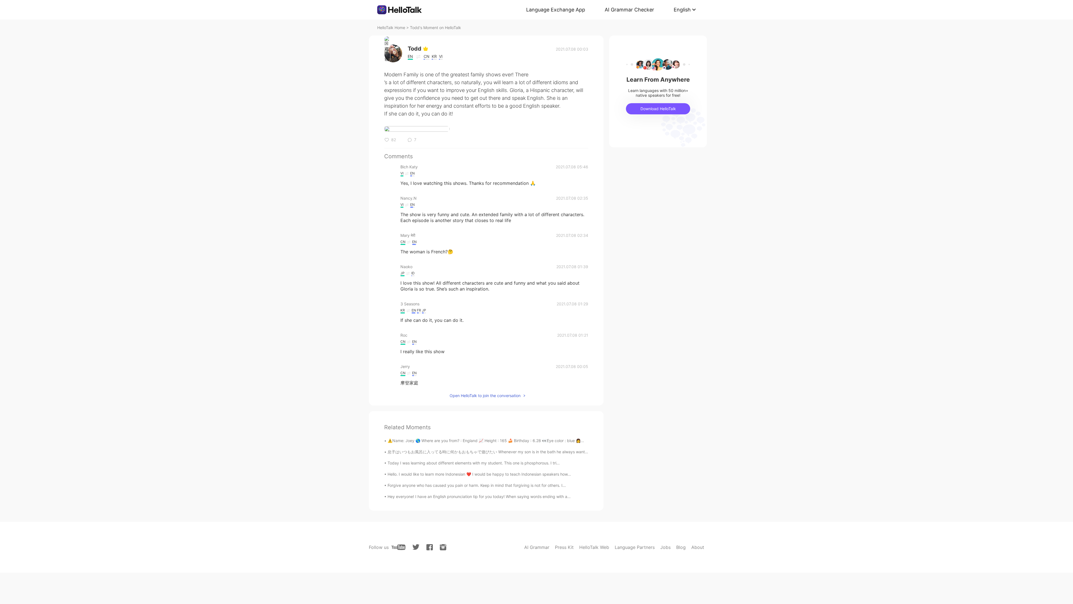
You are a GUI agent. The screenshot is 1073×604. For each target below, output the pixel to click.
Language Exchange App (555, 10)
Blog (681, 547)
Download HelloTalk (658, 108)
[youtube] (398, 547)
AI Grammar (536, 547)
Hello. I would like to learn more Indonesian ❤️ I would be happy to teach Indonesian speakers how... (479, 474)
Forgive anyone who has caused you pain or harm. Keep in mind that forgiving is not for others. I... (477, 485)
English (682, 10)
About (697, 547)
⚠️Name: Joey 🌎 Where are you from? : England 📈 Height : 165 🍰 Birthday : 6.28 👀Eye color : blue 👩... (486, 440)
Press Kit (564, 547)
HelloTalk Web (594, 547)
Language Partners (635, 547)
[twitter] (415, 547)
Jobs (665, 547)
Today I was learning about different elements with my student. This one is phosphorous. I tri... (474, 463)
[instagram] (443, 547)
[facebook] (429, 547)
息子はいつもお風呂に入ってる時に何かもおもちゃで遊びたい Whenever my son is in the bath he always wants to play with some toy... (509, 451)
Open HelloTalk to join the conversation (485, 395)
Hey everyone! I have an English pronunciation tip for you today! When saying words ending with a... (479, 496)
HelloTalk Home (391, 27)
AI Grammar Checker (629, 10)
